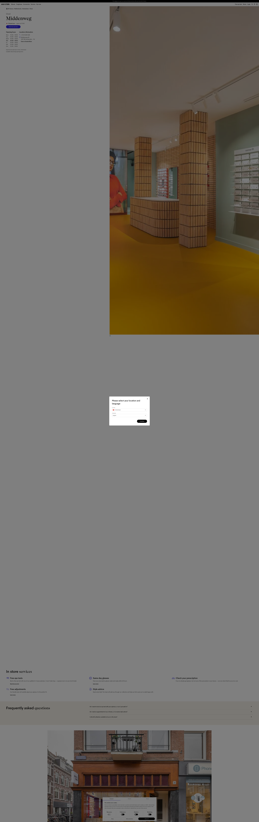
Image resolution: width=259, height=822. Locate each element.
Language (114, 413)
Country (113, 407)
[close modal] (147, 398)
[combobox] (129, 409)
